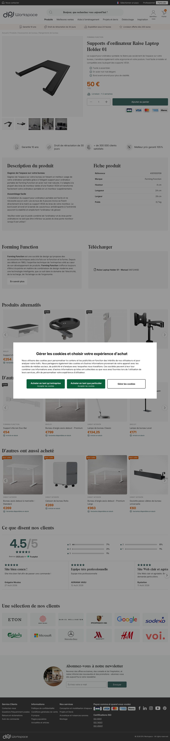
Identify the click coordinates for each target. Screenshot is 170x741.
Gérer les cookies (126, 384)
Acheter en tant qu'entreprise (46, 384)
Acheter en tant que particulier (86, 384)
